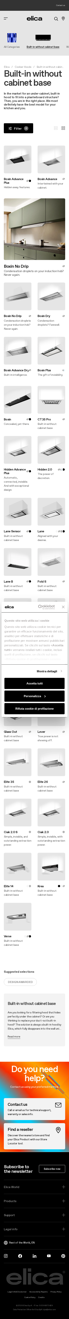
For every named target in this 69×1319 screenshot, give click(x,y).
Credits (41, 1297)
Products (10, 1201)
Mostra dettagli (47, 671)
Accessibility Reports (38, 1291)
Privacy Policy (56, 1291)
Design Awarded (20, 982)
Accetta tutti (34, 683)
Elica (7, 67)
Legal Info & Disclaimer (17, 1291)
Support (9, 1215)
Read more (14, 1036)
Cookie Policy (29, 1297)
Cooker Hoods (23, 67)
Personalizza (32, 696)
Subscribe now (52, 1169)
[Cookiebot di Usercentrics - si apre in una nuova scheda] (40, 607)
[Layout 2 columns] (63, 128)
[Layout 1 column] (56, 128)
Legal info (10, 1229)
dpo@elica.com (49, 1309)
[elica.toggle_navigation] (6, 18)
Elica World (11, 1187)
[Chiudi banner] (63, 607)
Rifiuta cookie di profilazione (34, 708)
